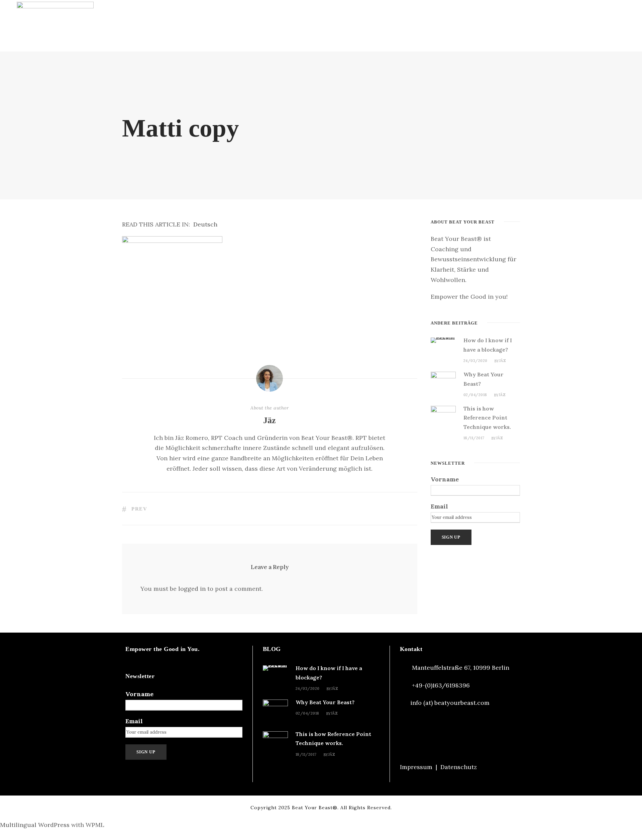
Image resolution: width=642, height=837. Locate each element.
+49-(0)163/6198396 (441, 685)
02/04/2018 (475, 394)
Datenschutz (458, 767)
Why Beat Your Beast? (325, 702)
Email (439, 506)
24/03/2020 (475, 360)
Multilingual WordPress (35, 825)
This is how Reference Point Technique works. (487, 417)
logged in (192, 588)
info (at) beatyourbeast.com (450, 703)
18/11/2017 (474, 438)
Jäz (269, 420)
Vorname (445, 479)
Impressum (416, 767)
